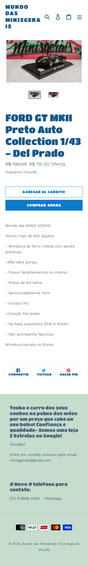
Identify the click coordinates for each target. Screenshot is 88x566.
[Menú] (79, 16)
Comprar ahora (44, 205)
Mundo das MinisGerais (23, 16)
